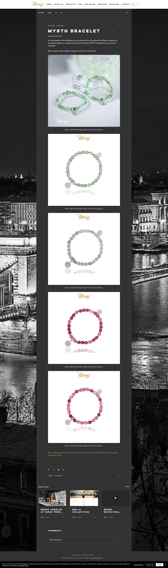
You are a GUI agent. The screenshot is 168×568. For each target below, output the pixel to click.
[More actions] (119, 25)
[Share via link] (63, 470)
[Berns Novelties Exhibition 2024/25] (116, 498)
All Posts (41, 13)
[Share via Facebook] (49, 470)
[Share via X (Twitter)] (54, 470)
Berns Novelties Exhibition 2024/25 (111, 510)
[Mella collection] (84, 498)
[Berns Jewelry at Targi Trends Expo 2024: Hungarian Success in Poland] (52, 498)
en (56, 13)
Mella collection (80, 510)
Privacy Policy (75, 555)
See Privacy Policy (23, 566)
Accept (160, 565)
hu (61, 13)
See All (127, 486)
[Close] (165, 564)
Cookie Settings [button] (138, 565)
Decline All (150, 565)
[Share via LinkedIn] (58, 470)
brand (49, 13)
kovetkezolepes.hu (97, 558)
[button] (127, 12)
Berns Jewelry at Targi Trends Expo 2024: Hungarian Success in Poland (52, 510)
